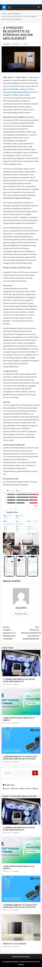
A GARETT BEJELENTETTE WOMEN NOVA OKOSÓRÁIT (9, 633)
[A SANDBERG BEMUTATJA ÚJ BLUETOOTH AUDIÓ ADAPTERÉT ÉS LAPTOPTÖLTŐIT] (21, 740)
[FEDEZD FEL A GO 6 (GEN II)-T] (21, 927)
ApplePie (7, 44)
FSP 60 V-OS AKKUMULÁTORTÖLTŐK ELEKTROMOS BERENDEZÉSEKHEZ (30, 633)
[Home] (4, 7)
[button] (9, 7)
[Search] (38, 7)
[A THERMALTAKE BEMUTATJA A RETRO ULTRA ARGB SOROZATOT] (21, 663)
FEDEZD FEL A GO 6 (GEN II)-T (15, 944)
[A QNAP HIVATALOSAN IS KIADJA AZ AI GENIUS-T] (21, 702)
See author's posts (21, 613)
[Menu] (9, 7)
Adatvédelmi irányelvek (21, 956)
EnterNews (31, 962)
